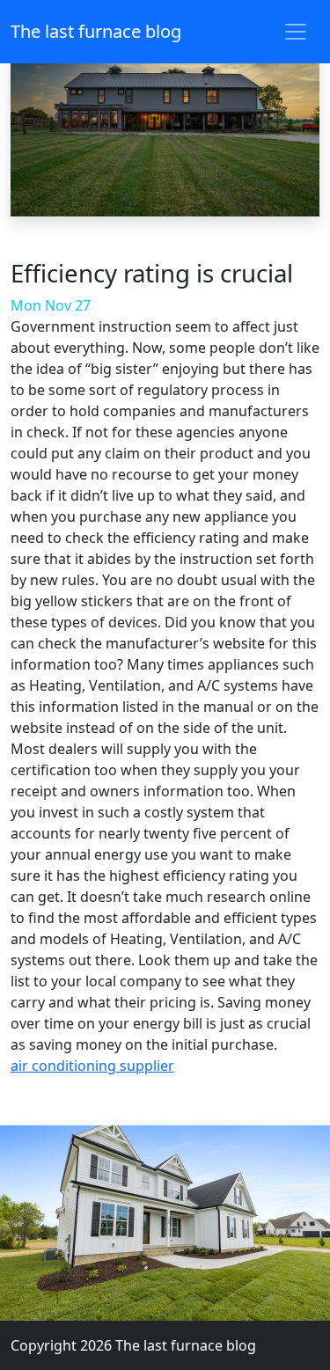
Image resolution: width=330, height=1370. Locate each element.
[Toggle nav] (295, 31)
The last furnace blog (96, 31)
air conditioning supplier (92, 1065)
